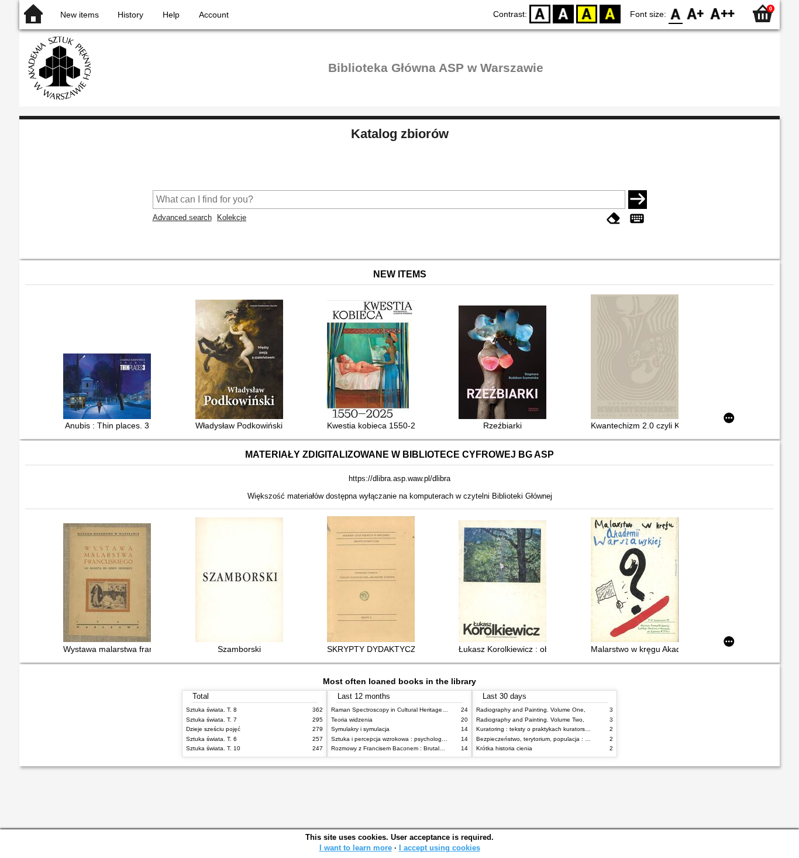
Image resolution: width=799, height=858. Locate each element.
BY (610, 13)
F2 (722, 13)
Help (171, 14)
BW (563, 13)
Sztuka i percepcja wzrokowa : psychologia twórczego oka (409, 739)
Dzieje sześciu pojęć (213, 729)
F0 (675, 13)
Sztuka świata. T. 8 (211, 709)
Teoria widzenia (352, 719)
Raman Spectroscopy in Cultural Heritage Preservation (404, 709)
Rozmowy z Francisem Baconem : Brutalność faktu (399, 748)
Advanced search (182, 217)
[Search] (637, 199)
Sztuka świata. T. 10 (213, 748)
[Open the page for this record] (110, 387)
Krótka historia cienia (504, 748)
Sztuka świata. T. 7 (211, 719)
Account (214, 14)
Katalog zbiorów (400, 133)
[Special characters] (637, 218)
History (130, 14)
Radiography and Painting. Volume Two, (530, 719)
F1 (695, 13)
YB (586, 13)
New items (79, 14)
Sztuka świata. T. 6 (211, 739)
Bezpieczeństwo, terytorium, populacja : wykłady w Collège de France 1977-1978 (585, 739)
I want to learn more (355, 847)
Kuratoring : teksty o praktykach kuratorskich (535, 729)
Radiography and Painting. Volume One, (531, 709)
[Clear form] (613, 218)
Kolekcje (231, 217)
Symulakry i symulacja (360, 729)
